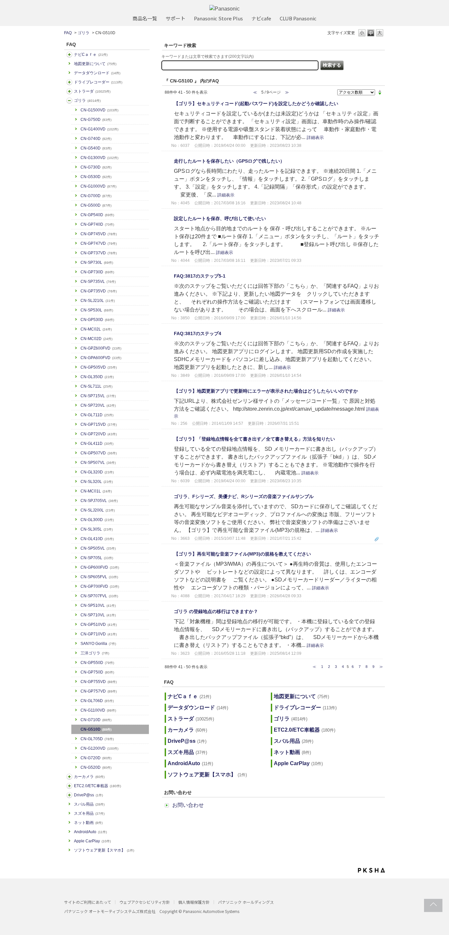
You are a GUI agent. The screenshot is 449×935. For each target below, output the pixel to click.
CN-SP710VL (98, 615)
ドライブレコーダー (98, 82)
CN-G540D (96, 148)
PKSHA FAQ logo (371, 870)
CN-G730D (96, 167)
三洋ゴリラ (95, 653)
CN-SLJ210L (98, 300)
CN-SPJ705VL (99, 500)
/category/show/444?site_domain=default (69, 786)
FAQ (68, 33)
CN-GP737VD (99, 253)
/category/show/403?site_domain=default (69, 795)
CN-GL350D (97, 377)
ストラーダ (92, 91)
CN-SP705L (97, 558)
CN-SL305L (97, 529)
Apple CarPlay (92, 841)
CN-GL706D (97, 700)
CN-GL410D (97, 538)
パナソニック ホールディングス (246, 902)
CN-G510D (96, 729)
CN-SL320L (97, 481)
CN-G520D (96, 767)
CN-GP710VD (99, 634)
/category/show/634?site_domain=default (69, 82)
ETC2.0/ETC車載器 (97, 786)
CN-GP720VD (99, 434)
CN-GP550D (97, 662)
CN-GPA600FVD (101, 357)
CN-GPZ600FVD (101, 348)
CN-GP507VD (99, 453)
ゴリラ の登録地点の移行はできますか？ (216, 611)
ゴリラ (83, 33)
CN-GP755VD (99, 681)
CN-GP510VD (99, 624)
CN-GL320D (97, 472)
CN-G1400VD (99, 129)
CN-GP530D (97, 319)
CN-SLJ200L (98, 510)
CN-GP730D (97, 272)
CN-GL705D (97, 739)
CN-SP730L (97, 262)
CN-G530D (96, 176)
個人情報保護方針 (194, 902)
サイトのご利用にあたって (87, 902)
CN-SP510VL (98, 605)
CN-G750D (96, 119)
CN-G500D (96, 205)
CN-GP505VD (99, 367)
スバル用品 (89, 804)
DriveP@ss (88, 795)
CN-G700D (96, 196)
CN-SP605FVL (99, 577)
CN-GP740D (97, 224)
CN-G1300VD (99, 157)
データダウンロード (97, 73)
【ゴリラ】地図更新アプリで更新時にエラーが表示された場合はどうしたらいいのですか (266, 391)
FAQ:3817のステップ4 (197, 333)
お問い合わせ (188, 805)
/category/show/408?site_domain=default (69, 54)
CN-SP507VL (98, 462)
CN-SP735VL (98, 281)
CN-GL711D (97, 415)
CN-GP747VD (99, 243)
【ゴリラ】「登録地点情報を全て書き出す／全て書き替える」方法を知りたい (254, 439)
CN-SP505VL (98, 548)
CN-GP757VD (99, 691)
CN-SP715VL (98, 396)
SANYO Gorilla (98, 643)
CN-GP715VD (99, 424)
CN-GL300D (97, 519)
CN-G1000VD (98, 186)
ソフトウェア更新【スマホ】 (104, 850)
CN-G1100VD (98, 710)
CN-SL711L (96, 386)
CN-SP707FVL (99, 596)
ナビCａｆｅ (90, 54)
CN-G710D (96, 720)
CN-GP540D (97, 215)
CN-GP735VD (99, 291)
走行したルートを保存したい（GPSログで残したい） (229, 161)
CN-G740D (96, 138)
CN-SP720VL (98, 405)
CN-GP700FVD (100, 586)
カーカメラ (89, 776)
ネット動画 (88, 822)
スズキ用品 (89, 813)
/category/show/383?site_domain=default (69, 100)
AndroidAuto (90, 832)
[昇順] (379, 90)
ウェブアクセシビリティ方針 (144, 902)
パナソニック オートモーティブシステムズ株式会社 (109, 911)
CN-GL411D (97, 443)
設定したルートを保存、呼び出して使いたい (220, 218)
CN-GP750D (97, 672)
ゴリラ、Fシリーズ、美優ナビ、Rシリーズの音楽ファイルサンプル (244, 496)
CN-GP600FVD (100, 567)
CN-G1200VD (99, 748)
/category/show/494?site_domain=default (69, 777)
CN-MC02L (96, 329)
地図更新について (95, 63)
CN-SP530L (97, 310)
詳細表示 (315, 137)
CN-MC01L (96, 491)
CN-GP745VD (99, 234)
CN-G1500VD (99, 110)
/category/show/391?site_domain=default (69, 91)
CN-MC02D (96, 338)
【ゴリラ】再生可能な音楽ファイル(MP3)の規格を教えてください (242, 554)
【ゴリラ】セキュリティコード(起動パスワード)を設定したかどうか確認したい (256, 103)
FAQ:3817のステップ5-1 (199, 276)
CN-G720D (96, 758)
